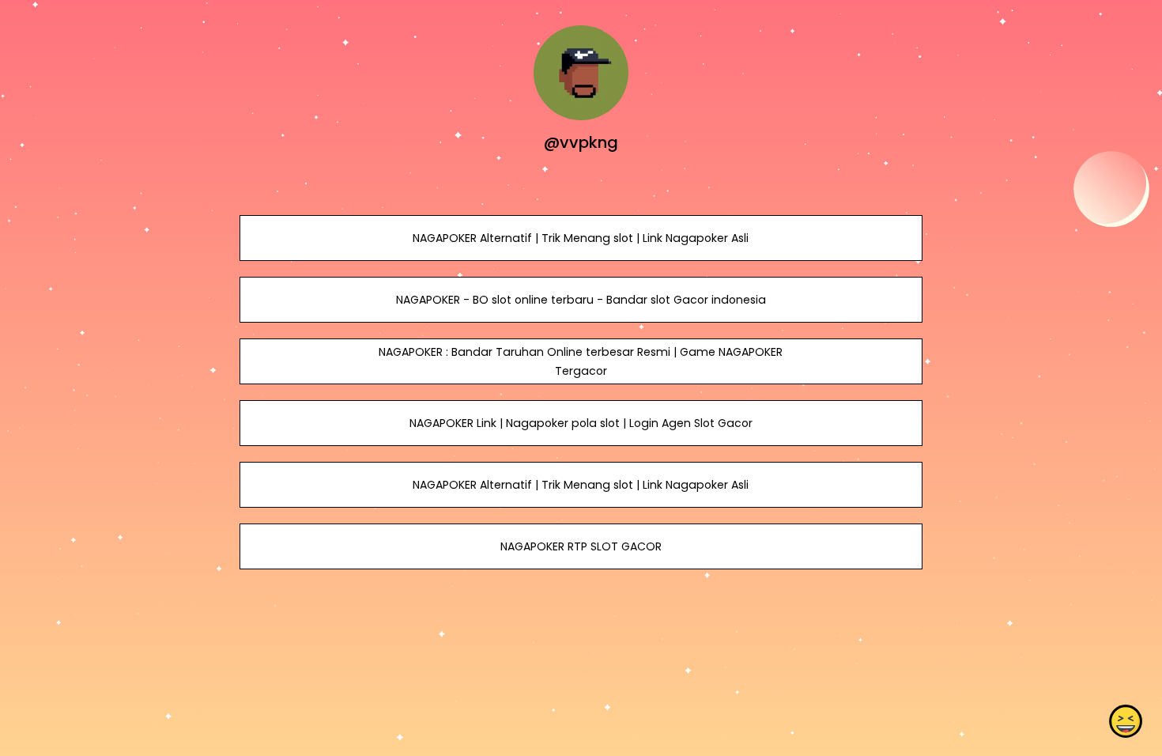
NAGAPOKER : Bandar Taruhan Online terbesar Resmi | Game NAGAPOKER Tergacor (581, 361)
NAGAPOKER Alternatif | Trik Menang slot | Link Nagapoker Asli (581, 238)
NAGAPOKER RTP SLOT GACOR (581, 546)
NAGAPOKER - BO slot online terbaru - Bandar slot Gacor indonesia (581, 300)
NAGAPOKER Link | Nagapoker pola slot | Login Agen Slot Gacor (581, 423)
